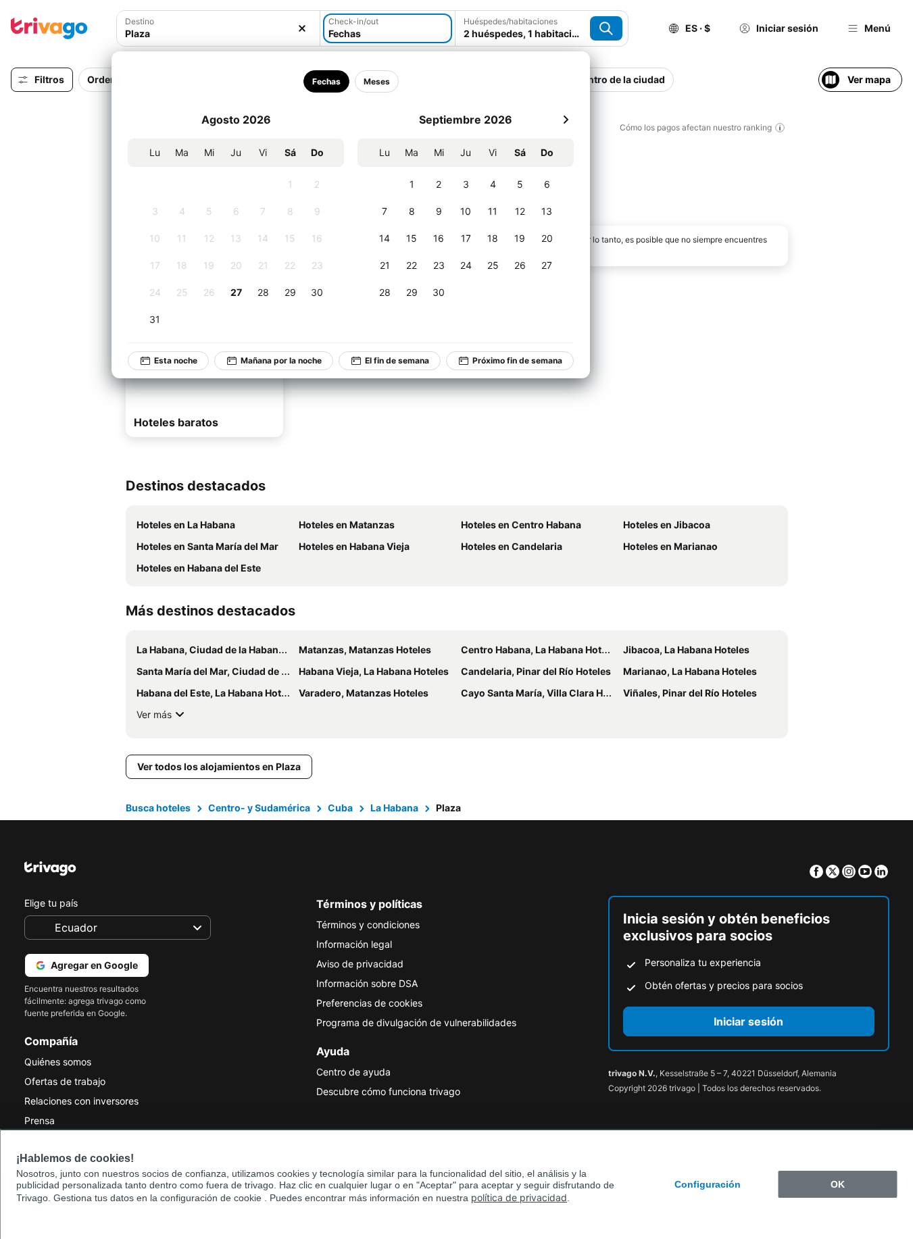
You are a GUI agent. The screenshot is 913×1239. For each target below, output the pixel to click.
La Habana (394, 807)
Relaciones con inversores (81, 1101)
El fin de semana (397, 360)
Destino (139, 21)
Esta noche (175, 360)
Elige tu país (51, 903)
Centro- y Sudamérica (259, 807)
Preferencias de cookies (369, 1003)
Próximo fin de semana (517, 360)
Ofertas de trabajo (64, 1081)
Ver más (154, 714)
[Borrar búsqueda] (302, 28)
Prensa (39, 1120)
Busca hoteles (158, 807)
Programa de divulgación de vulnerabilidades (416, 1022)
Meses (376, 81)
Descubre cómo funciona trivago (388, 1091)
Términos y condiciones (368, 924)
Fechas (326, 81)
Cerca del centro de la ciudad (598, 79)
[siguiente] (566, 119)
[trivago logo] (49, 28)
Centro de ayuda (353, 1072)
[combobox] (218, 33)
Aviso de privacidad (359, 963)
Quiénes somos (57, 1061)
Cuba (340, 807)
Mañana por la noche (281, 360)
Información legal (354, 944)
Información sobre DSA (367, 983)
